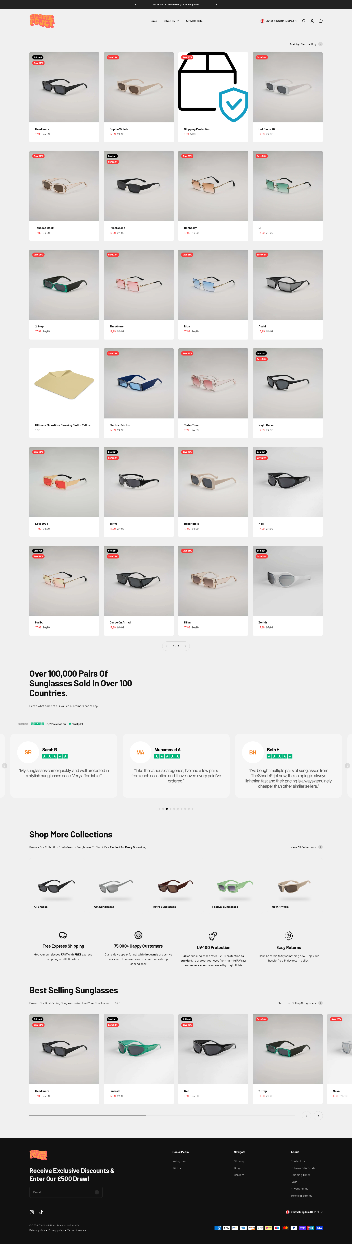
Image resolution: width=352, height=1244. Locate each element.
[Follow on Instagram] (31, 1212)
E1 (259, 227)
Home (153, 21)
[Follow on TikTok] (41, 1212)
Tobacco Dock (44, 227)
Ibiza (187, 326)
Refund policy (37, 1230)
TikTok (177, 1168)
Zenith (262, 622)
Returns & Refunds (303, 1168)
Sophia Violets (119, 129)
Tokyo (113, 523)
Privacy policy (56, 1230)
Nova (336, 1091)
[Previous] (135, 4)
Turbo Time (191, 425)
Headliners (42, 129)
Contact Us (298, 1161)
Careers (239, 1174)
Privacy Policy (299, 1188)
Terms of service (76, 1230)
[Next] (216, 4)
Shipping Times (301, 1174)
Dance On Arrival (120, 622)
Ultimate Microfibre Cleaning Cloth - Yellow (63, 425)
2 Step (39, 326)
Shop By (169, 21)
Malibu (39, 622)
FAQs (294, 1181)
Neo (261, 523)
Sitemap (239, 1161)
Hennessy (190, 227)
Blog (237, 1168)
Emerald (115, 1091)
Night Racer (266, 425)
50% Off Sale (194, 21)
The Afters (117, 326)
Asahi (262, 326)
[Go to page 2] (185, 646)
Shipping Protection (197, 129)
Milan (187, 622)
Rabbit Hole (191, 523)
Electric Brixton (120, 425)
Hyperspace (117, 227)
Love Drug (41, 523)
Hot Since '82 (267, 129)
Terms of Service (301, 1195)
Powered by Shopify (68, 1225)
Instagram (179, 1161)
